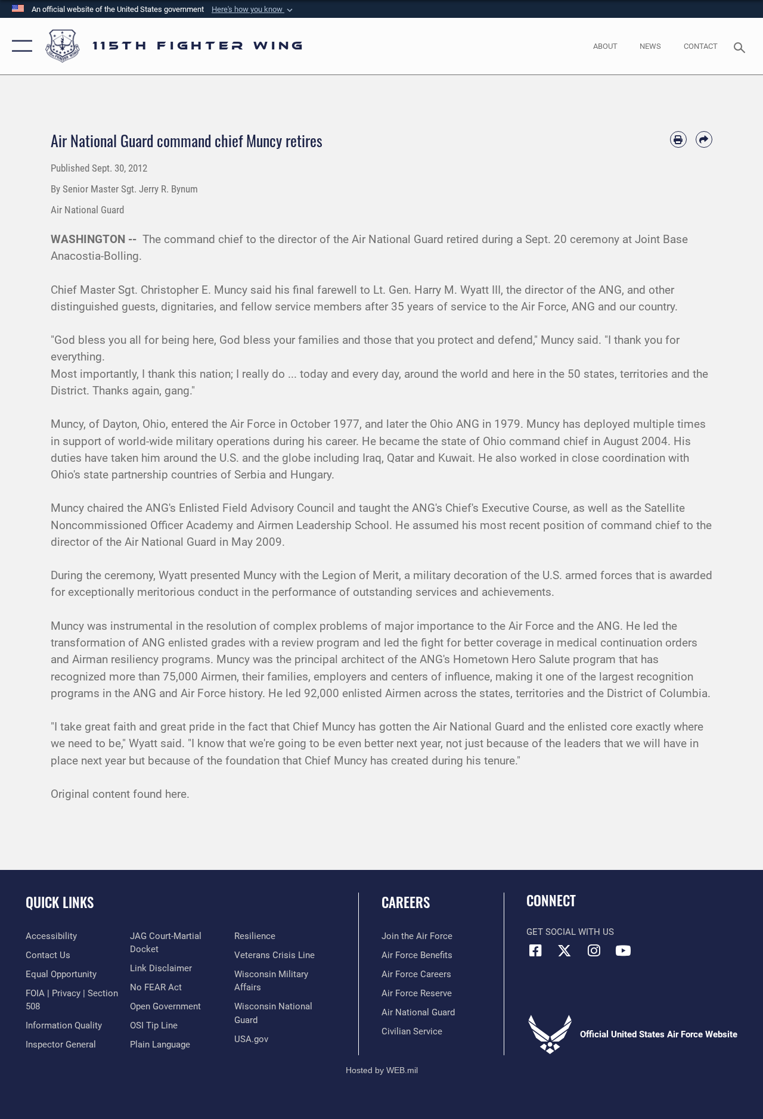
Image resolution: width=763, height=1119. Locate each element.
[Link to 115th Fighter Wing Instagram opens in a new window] (594, 950)
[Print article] (678, 139)
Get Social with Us (570, 932)
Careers (406, 902)
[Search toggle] (741, 46)
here (176, 794)
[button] (253, 9)
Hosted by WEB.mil (382, 1070)
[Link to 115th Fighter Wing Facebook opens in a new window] (535, 950)
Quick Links (60, 902)
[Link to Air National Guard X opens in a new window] (564, 950)
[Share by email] (704, 139)
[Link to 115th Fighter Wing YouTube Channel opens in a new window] (623, 950)
